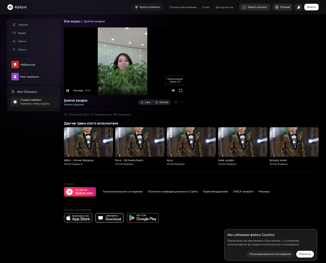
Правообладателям (215, 191)
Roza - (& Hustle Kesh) (129, 160)
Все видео (72, 21)
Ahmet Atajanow (74, 104)
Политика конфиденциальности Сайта (173, 191)
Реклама (264, 191)
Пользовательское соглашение (123, 191)
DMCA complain (243, 191)
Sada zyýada (226, 160)
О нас (206, 7)
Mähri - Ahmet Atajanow (79, 160)
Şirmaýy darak (278, 160)
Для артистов (224, 7)
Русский (285, 6)
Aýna (170, 160)
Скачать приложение (182, 7)
